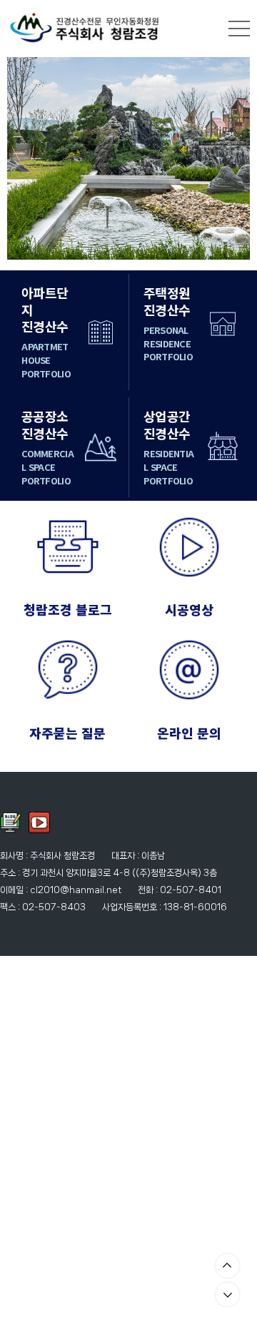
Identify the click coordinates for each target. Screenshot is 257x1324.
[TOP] (227, 1265)
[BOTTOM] (227, 1294)
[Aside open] (239, 28)
